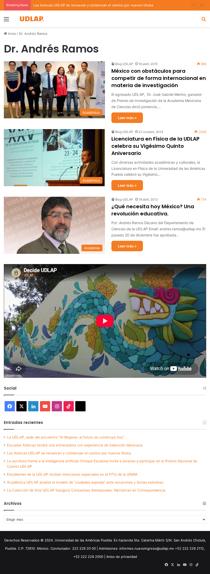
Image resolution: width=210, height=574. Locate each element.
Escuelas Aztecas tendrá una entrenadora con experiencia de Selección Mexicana (74, 445)
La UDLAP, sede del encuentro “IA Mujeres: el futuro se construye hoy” (65, 437)
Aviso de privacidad (121, 557)
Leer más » (127, 118)
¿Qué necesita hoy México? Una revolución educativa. (152, 210)
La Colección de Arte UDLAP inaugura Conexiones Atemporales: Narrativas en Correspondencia (86, 490)
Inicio (11, 34)
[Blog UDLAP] (31, 19)
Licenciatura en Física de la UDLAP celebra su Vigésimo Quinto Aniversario (155, 146)
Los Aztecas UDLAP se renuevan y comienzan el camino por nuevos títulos (93, 5)
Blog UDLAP (124, 64)
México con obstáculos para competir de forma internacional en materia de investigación (158, 78)
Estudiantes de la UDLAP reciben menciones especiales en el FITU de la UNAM (72, 474)
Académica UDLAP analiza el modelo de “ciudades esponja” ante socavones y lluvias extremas (85, 482)
